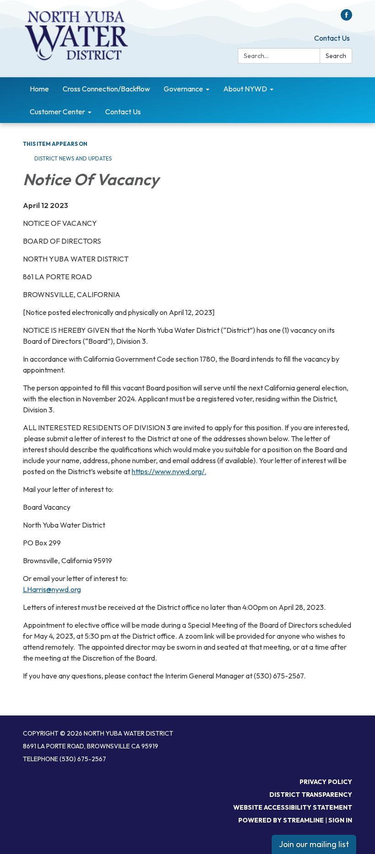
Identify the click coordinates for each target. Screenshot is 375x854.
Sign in (340, 820)
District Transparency (310, 794)
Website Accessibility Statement (292, 807)
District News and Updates (73, 158)
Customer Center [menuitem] (57, 111)
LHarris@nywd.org (52, 589)
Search (336, 56)
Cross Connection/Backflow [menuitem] (106, 88)
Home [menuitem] (39, 88)
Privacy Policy (326, 782)
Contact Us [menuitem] (123, 111)
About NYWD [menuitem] (245, 88)
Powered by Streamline (281, 820)
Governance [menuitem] (183, 88)
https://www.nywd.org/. (169, 471)
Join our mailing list (314, 844)
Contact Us (332, 38)
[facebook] (346, 17)
